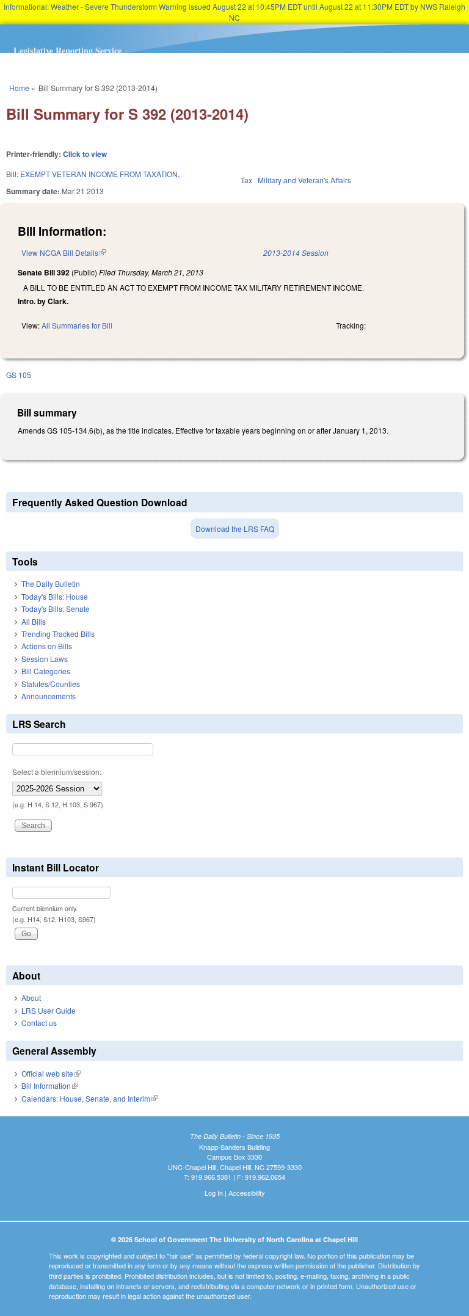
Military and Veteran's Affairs (304, 180)
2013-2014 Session (296, 252)
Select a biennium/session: (56, 771)
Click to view (85, 153)
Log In (214, 1193)
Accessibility (246, 1193)
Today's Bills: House (54, 596)
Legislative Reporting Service (67, 50)
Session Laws (44, 658)
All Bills (33, 621)
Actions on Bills (46, 646)
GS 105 (18, 374)
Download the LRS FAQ (234, 528)
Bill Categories (45, 671)
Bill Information (49, 1085)
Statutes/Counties (50, 683)
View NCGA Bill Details (63, 252)
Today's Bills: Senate (55, 608)
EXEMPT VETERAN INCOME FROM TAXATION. (100, 174)
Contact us (39, 1022)
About (31, 997)
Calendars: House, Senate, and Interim (89, 1098)
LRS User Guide (48, 1010)
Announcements (48, 696)
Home (19, 87)
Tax (246, 180)
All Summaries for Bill (77, 325)
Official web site (51, 1073)
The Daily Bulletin (50, 583)
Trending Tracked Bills (58, 633)
